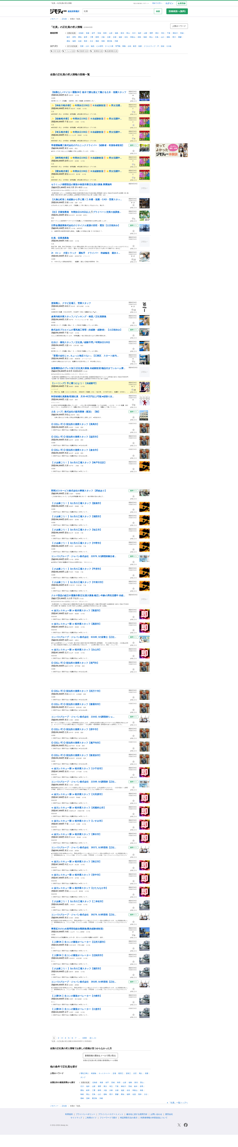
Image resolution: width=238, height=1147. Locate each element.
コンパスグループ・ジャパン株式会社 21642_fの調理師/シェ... (82, 717)
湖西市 (71, 519)
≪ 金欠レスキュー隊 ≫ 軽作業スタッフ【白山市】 (76, 649)
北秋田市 (72, 958)
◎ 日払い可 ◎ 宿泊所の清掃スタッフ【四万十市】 (76, 691)
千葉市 (71, 333)
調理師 (77, 559)
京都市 (71, 493)
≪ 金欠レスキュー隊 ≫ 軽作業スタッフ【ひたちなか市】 (79, 888)
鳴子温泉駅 (78, 999)
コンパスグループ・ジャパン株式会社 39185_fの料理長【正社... (83, 982)
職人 (140, 1073)
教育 (134, 46)
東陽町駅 (77, 358)
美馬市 (71, 427)
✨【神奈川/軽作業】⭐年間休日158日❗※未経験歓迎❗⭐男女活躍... (86, 105)
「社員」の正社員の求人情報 (66, 27)
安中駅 (77, 878)
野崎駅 (78, 797)
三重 (91, 37)
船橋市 (71, 122)
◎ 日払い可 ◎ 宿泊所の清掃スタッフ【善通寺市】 (76, 704)
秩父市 (71, 864)
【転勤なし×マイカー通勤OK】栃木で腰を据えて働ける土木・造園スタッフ (88, 92)
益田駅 (77, 440)
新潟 (122, 33)
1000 (84, 1038)
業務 (52, 218)
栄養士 (77, 640)
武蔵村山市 (72, 811)
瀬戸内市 (72, 745)
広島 (156, 37)
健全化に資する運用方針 (137, 1114)
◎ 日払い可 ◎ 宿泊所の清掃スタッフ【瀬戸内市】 (76, 743)
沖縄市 (71, 241)
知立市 (71, 533)
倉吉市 (71, 453)
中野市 (71, 546)
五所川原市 (72, 945)
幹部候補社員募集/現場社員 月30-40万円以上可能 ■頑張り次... (82, 396)
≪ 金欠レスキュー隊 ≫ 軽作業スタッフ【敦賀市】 (76, 610)
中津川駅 (79, 585)
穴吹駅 (77, 427)
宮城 (99, 33)
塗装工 (128, 1073)
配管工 (120, 1073)
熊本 (85, 41)
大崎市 (71, 999)
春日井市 (72, 174)
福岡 (74, 41)
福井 (139, 33)
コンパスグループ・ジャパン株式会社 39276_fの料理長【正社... (83, 914)
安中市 (71, 878)
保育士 (85, 215)
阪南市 (71, 506)
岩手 (93, 33)
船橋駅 (77, 386)
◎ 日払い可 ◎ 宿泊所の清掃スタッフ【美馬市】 (75, 424)
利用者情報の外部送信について (153, 1118)
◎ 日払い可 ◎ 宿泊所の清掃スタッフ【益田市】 (75, 437)
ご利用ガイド (91, 1118)
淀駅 (76, 202)
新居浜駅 (79, 758)
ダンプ (82, 1077)
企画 (129, 46)
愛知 (80, 37)
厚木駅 (79, 837)
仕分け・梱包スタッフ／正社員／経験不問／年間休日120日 (80, 342)
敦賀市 (71, 613)
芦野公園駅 (81, 945)
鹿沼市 (71, 95)
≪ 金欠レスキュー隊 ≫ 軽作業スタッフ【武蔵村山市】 (78, 807)
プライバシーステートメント (110, 1114)
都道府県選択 (73, 11)
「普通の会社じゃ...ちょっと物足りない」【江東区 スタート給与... (84, 355)
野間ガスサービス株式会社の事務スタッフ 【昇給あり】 (79, 490)
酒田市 (71, 971)
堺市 (70, 345)
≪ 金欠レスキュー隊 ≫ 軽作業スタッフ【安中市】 (76, 875)
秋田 (105, 33)
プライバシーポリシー (85, 1114)
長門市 (71, 666)
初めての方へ (157, 3)
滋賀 (120, 37)
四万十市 (72, 694)
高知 (68, 41)
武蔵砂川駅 (81, 811)
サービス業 (109, 46)
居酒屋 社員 (83, 51)
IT (158, 46)
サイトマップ (76, 1118)
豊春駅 (80, 135)
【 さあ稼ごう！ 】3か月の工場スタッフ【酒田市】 (76, 968)
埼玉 (162, 33)
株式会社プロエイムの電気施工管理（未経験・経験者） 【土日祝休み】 (86, 330)
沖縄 (116, 41)
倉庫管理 (79, 228)
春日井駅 (79, 215)
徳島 (168, 37)
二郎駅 (77, 465)
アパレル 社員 (69, 51)
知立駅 (77, 533)
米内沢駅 (79, 958)
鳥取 (139, 37)
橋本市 (73, 415)
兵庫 (108, 37)
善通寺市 (72, 707)
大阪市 (71, 399)
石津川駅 (76, 345)
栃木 (68, 37)
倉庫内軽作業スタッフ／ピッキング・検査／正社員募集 (78, 316)
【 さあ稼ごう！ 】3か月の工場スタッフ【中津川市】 (77, 582)
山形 (110, 33)
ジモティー (54, 19)
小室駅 (77, 122)
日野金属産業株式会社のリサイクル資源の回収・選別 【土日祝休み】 (85, 225)
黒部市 (71, 627)
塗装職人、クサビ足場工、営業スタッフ (71, 303)
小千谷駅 (79, 771)
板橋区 (71, 256)
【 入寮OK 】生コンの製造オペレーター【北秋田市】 (77, 955)
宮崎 (103, 41)
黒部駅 (77, 627)
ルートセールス (86, 358)
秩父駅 (77, 864)
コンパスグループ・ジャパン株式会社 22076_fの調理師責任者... (83, 556)
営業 (81, 46)
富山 (128, 33)
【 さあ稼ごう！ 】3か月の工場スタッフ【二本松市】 (77, 901)
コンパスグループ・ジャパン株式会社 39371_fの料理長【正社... (83, 847)
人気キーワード (179, 26)
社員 (52, 111)
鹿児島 (109, 41)
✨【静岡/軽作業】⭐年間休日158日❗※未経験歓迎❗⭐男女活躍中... (86, 158)
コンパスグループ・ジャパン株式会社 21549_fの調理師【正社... (83, 782)
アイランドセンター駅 (82, 319)
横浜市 (73, 108)
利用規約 (69, 1114)
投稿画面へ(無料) (177, 11)
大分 (91, 41)
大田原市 (72, 797)
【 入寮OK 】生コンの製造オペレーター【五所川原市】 (78, 942)
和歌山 (132, 37)
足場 (114, 1073)
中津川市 (72, 585)
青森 (87, 33)
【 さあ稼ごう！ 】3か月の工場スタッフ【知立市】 (76, 529)
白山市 (71, 653)
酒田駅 (77, 971)
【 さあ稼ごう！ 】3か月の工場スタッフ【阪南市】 (76, 503)
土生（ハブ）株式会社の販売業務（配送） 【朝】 (75, 411)
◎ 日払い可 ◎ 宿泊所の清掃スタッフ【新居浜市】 (76, 755)
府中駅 (77, 732)
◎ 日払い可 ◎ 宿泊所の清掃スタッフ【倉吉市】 (75, 450)
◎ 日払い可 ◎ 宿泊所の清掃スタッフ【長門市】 (75, 663)
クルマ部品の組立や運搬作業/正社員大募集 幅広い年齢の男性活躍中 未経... (88, 595)
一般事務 (77, 493)
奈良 (126, 37)
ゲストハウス (55, 402)
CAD (80, 202)
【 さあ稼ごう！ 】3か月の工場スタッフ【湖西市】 (76, 516)
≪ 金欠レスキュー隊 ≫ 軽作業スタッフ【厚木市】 (76, 834)
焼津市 (71, 161)
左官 (135, 1073)
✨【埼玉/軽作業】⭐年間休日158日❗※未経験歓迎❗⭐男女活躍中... (86, 132)
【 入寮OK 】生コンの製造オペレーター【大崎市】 (76, 996)
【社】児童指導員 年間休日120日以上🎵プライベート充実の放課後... (86, 212)
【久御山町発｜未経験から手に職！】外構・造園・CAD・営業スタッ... (86, 199)
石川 (134, 33)
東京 (157, 33)
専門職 (117, 46)
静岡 (97, 37)
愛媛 (180, 37)
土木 (87, 46)
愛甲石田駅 (80, 306)
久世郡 (71, 202)
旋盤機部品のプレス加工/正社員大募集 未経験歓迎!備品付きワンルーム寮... (88, 368)
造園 (146, 1073)
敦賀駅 (77, 613)
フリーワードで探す (108, 1118)
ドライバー (86, 256)
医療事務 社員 (112, 51)
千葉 (168, 33)
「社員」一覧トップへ (178, 1103)
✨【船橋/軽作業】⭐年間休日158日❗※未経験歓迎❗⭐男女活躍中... (86, 118)
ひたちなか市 (73, 891)
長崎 (97, 41)
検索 (158, 11)
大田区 (71, 785)
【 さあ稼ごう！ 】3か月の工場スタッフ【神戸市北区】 (78, 462)
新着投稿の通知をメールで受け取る (100, 1055)
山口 (162, 37)
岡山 (151, 37)
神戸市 (71, 319)
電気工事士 (84, 1073)
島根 (145, 37)
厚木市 (73, 306)
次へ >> (93, 1038)
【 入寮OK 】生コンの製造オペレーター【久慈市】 (76, 1009)
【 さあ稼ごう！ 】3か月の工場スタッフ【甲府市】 (76, 569)
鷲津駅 (77, 519)
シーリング (54, 389)
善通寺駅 (79, 707)
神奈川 (175, 33)
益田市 (71, 440)
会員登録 (182, 3)
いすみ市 (72, 824)
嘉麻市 (71, 640)
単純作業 (54, 616)
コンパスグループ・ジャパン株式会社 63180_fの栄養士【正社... (83, 637)
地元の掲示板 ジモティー (141, 3)
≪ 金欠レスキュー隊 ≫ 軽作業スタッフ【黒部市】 (76, 624)
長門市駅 (77, 666)
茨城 (181, 33)
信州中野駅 (78, 546)
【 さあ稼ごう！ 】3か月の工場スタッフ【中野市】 (76, 543)
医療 (140, 46)
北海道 (81, 33)
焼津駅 (77, 161)
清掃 (76, 399)
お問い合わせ (156, 1114)
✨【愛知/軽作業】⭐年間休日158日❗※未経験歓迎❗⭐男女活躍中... (86, 171)
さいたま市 (72, 135)
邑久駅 (78, 745)
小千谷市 (72, 771)
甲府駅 (77, 572)
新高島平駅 (78, 256)
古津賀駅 (79, 694)
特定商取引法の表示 (128, 1118)
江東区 (71, 358)
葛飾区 (71, 148)
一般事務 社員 (97, 51)
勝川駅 (78, 174)
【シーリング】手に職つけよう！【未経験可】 (74, 383)
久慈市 (71, 1012)
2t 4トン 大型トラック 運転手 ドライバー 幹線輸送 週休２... (85, 253)
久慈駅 (77, 1012)
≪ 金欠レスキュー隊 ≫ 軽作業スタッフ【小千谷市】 (77, 768)
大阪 (103, 37)
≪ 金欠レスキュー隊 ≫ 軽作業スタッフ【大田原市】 (77, 794)
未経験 (53, 98)
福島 (116, 33)
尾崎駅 (77, 506)
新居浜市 (72, 758)
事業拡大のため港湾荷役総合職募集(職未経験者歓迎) (77, 928)
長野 (151, 33)
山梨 (145, 33)
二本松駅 (79, 904)
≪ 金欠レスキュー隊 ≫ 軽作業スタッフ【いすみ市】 (77, 821)
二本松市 (72, 904)
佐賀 (80, 41)
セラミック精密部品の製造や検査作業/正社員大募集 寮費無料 (81, 184)
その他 (168, 46)
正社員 (64, 19)
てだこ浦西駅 (80, 932)
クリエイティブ (149, 46)
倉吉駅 (77, 453)
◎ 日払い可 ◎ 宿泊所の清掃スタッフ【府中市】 (75, 729)
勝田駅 (81, 891)
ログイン (169, 3)
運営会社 (169, 1114)
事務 (124, 46)
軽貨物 (93, 1073)
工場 (81, 465)
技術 (162, 46)
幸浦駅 (79, 108)
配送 (76, 148)
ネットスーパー (104, 1073)
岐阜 (85, 37)
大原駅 (78, 824)
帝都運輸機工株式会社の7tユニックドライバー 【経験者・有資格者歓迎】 (87, 145)
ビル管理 (99, 46)
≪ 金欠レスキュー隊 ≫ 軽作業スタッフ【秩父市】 (76, 861)
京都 (114, 37)
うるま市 (72, 932)
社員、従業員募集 (60, 238)
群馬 (74, 37)
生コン (53, 948)
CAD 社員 (56, 51)
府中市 (71, 732)
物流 (92, 46)
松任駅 (77, 653)
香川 (174, 37)
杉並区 (71, 850)
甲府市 (71, 572)
